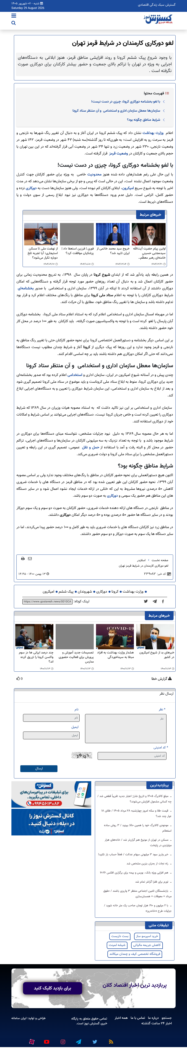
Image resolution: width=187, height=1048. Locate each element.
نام (76, 709)
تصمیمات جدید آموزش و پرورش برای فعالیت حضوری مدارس (76, 657)
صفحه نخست (160, 560)
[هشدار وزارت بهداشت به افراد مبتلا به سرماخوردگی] (115, 637)
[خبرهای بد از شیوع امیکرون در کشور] (155, 637)
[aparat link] (31, 1041)
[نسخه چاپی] (23, 558)
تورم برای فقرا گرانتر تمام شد (152, 882)
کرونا (115, 592)
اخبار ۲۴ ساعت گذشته (156, 1023)
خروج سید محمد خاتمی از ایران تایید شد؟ (113, 251)
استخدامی (75, 375)
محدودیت (94, 174)
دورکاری (31, 188)
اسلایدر (141, 560)
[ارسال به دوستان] (30, 558)
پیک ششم (66, 592)
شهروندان (85, 592)
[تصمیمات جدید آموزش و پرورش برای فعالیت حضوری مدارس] (75, 636)
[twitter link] (94, 1040)
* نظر (162, 709)
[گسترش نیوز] (158, 19)
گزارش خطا (159, 679)
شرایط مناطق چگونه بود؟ (143, 120)
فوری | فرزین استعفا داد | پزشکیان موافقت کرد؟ (78, 251)
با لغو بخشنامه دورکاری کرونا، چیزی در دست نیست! (125, 101)
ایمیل (74, 727)
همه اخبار (121, 1018)
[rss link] (110, 1040)
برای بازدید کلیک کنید (52, 988)
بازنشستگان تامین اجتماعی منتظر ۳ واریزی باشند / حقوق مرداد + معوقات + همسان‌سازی (137, 894)
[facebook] (164, 601)
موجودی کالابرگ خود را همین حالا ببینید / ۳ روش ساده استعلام (137, 828)
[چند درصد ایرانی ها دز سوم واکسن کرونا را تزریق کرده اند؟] (34, 637)
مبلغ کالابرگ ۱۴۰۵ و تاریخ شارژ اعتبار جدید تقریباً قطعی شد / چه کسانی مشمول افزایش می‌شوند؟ (134, 799)
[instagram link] (62, 1040)
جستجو (167, 1018)
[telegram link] (78, 1040)
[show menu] (13, 16)
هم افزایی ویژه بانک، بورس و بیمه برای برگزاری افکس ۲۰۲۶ (134, 873)
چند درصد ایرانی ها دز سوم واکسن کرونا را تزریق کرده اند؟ (36, 657)
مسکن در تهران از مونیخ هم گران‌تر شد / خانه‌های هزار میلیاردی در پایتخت (138, 843)
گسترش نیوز (91, 1023)
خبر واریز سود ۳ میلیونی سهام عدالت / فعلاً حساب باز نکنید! (133, 854)
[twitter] (147, 601)
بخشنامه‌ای (26, 288)
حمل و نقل (90, 447)
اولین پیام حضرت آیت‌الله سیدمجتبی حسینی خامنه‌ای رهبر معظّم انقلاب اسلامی (149, 253)
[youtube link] (46, 1040)
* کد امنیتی (160, 747)
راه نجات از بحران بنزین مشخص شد (148, 863)
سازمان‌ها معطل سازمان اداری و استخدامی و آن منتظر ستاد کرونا (116, 110)
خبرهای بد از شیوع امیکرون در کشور (156, 655)
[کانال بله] (51, 822)
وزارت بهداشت (153, 133)
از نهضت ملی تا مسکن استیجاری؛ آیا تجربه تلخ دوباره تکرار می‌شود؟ (43, 253)
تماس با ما (138, 1018)
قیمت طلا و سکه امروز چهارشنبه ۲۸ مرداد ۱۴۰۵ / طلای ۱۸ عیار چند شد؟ (136, 814)
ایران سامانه (18, 1018)
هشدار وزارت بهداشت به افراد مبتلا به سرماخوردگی (115, 655)
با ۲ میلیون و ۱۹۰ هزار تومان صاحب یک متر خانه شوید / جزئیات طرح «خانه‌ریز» (137, 908)
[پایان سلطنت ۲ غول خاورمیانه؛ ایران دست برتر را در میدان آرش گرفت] (156, 601)
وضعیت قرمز (118, 154)
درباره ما (153, 1018)
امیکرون (128, 188)
